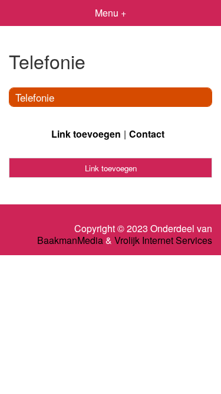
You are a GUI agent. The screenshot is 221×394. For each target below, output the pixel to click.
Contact (146, 134)
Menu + (110, 12)
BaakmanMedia (70, 240)
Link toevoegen (86, 134)
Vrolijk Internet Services (163, 240)
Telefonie (34, 97)
